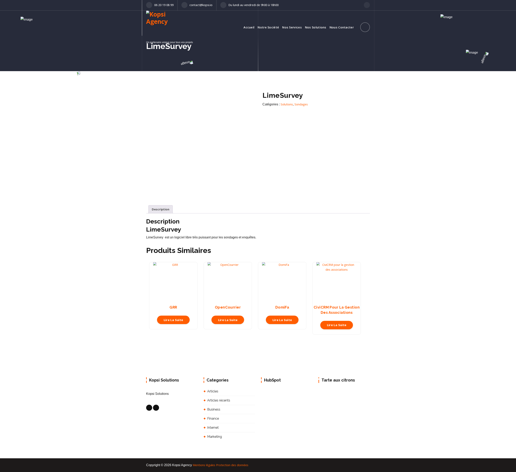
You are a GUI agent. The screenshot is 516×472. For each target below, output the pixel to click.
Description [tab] (160, 209)
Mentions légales (204, 465)
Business (213, 409)
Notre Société (268, 27)
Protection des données (232, 465)
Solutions (287, 104)
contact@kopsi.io (200, 5)
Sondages (301, 104)
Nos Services (292, 27)
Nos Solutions (315, 27)
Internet (213, 427)
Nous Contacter (342, 27)
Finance (213, 418)
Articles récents (218, 400)
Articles (212, 391)
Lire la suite (173, 320)
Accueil (248, 27)
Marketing (214, 437)
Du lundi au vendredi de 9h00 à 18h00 (253, 5)
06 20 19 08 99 (164, 5)
